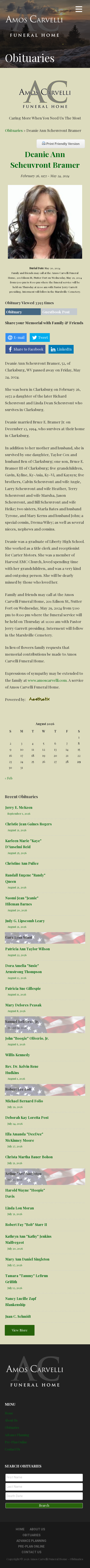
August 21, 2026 (16, 887)
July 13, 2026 (14, 1288)
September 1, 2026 (18, 813)
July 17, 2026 (14, 1265)
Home (9, 1413)
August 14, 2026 (17, 1027)
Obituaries (14, 130)
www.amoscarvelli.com (47, 680)
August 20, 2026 (17, 910)
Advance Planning (17, 1435)
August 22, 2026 (17, 955)
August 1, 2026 (16, 1078)
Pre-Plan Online (16, 1442)
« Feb (8, 778)
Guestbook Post (56, 311)
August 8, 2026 (16, 1011)
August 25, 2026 (17, 853)
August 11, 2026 (16, 994)
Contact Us (12, 1449)
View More (20, 1330)
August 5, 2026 (16, 1044)
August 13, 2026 (16, 978)
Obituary (14, 311)
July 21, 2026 (14, 1163)
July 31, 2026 (14, 1214)
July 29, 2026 (15, 1107)
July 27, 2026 (14, 1146)
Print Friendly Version (62, 144)
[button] (79, 9)
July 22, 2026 (14, 1179)
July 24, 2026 (15, 1123)
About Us (11, 1420)
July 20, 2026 (15, 1248)
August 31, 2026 (16, 830)
